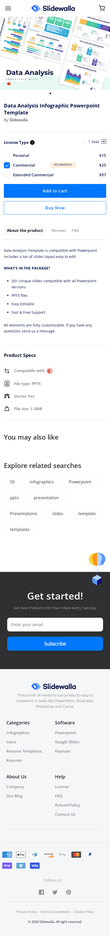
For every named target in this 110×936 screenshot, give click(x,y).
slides (57, 513)
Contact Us (65, 814)
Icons (11, 741)
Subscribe (55, 643)
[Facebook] (41, 892)
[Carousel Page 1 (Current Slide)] (50, 93)
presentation (46, 497)
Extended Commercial (59, 174)
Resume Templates (24, 751)
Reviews (59, 230)
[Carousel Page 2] (53, 93)
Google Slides (67, 741)
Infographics (17, 732)
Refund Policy (67, 805)
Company (15, 786)
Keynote (14, 760)
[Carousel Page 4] (59, 93)
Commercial (59, 165)
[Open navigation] (10, 8)
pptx (14, 497)
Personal (59, 155)
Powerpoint (80, 482)
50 (12, 482)
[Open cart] (102, 8)
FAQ (75, 230)
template (87, 513)
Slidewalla (18, 119)
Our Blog (14, 795)
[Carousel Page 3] (56, 93)
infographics (42, 482)
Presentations (23, 513)
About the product (25, 230)
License (62, 786)
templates (19, 529)
